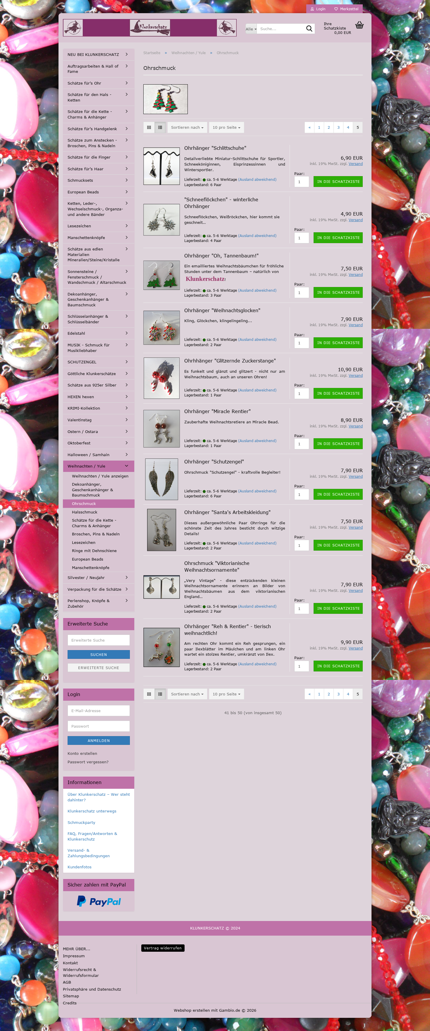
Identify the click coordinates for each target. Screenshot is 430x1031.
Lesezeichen (79, 226)
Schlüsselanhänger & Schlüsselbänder (88, 319)
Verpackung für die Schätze (94, 589)
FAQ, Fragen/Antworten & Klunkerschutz (92, 836)
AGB (67, 982)
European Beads (83, 192)
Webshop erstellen (192, 1010)
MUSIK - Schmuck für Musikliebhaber (89, 348)
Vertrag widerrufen (163, 948)
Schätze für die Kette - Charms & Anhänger (90, 114)
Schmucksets (80, 180)
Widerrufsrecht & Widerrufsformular (81, 972)
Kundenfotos (80, 867)
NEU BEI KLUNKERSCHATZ (93, 54)
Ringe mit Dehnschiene (94, 550)
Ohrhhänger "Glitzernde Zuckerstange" (230, 360)
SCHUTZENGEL (82, 362)
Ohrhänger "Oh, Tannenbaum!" (221, 255)
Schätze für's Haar (86, 168)
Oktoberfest (79, 443)
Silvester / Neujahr (86, 577)
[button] (149, 127)
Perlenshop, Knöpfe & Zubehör (88, 603)
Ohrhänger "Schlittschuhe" (215, 148)
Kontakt (70, 962)
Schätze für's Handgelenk (92, 128)
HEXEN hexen (81, 396)
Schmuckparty (81, 822)
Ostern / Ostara (83, 431)
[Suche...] (309, 29)
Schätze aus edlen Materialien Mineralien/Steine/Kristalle (94, 254)
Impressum (74, 955)
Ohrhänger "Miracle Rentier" (217, 411)
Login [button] (320, 9)
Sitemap (71, 996)
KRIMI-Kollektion (84, 408)
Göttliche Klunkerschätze (92, 373)
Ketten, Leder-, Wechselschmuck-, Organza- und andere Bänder (95, 208)
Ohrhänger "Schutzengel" (214, 461)
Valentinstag (80, 419)
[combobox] (187, 127)
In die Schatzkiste (338, 181)
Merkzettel (348, 9)
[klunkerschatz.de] (150, 27)
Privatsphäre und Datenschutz (92, 989)
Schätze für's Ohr (84, 83)
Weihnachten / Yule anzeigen (100, 476)
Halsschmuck (84, 512)
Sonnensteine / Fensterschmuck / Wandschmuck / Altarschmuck (97, 277)
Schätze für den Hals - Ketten (89, 97)
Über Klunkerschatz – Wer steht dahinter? (99, 797)
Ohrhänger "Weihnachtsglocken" (222, 310)
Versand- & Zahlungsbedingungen (89, 853)
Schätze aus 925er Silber (92, 385)
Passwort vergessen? (88, 761)
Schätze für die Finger (89, 157)
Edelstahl (76, 333)
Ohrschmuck (84, 503)
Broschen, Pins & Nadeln (96, 534)
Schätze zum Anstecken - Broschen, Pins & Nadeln (92, 143)
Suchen (98, 654)
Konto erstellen (82, 753)
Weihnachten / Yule (86, 466)
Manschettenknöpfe (86, 237)
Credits (70, 1003)
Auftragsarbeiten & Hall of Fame (93, 69)
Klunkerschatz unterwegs (92, 811)
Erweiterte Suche (98, 668)
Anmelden (99, 740)
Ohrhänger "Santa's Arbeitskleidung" (227, 512)
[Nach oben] (16, 1022)
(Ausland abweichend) (257, 179)
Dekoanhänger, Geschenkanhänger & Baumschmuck (88, 299)
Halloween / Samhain (88, 454)
